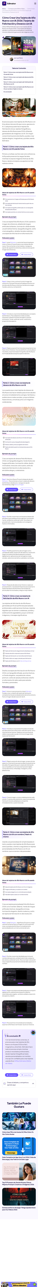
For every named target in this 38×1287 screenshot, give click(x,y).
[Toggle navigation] (35, 3)
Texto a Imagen (19, 484)
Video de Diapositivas (25, 661)
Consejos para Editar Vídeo (16, 8)
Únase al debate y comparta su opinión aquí (18, 1083)
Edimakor (13, 242)
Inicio (4, 8)
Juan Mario (19, 58)
